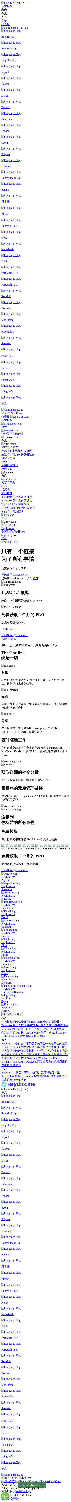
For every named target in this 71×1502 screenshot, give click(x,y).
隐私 (13, 638)
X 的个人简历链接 (37, 1028)
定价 (4, 20)
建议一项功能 (18, 1079)
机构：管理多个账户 (41, 1050)
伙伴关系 (15, 1065)
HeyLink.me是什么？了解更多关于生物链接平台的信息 (34, 1043)
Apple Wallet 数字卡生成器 (42, 1032)
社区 (50, 1076)
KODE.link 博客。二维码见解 (19, 1076)
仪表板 (5, 24)
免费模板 (6, 6)
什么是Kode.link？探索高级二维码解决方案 (27, 1047)
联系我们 (42, 1076)
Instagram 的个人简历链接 (44, 1021)
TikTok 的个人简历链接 (46, 1025)
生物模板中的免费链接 (15, 1021)
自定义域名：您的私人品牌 (42, 1054)
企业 (62, 1054)
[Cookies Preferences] (5, 1496)
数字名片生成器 (35, 1036)
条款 (4, 638)
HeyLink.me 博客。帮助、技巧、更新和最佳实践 (30, 1072)
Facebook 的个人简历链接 (16, 1025)
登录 (4, 412)
